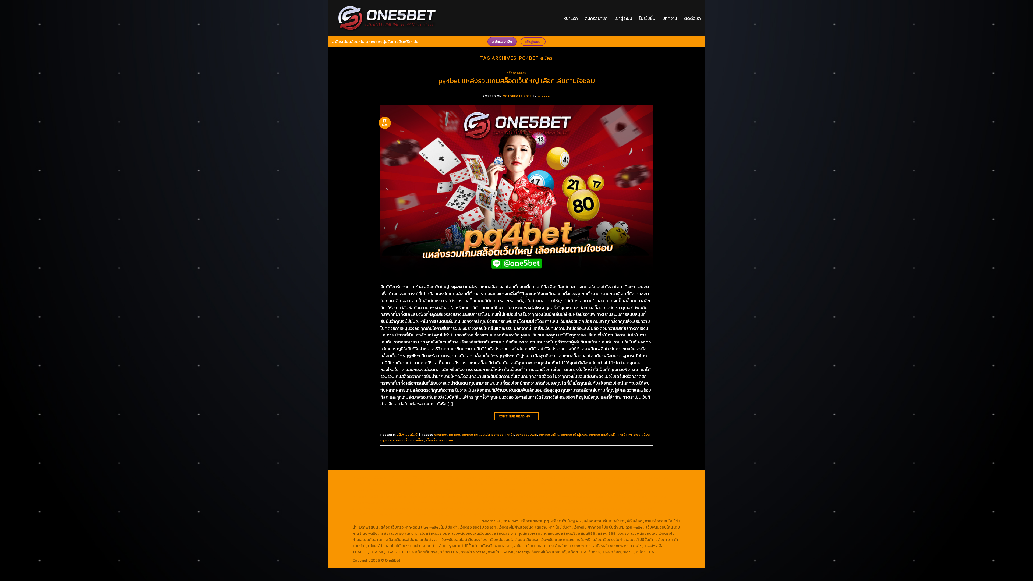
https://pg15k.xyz (652, 477)
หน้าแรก (570, 18)
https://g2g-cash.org (518, 477)
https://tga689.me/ (405, 515)
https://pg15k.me (621, 477)
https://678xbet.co (551, 490)
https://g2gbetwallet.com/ (472, 509)
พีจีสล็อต (543, 96)
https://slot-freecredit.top (473, 502)
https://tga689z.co (408, 477)
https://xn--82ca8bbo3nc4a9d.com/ (576, 509)
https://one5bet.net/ (408, 496)
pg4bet (454, 434)
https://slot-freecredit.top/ (455, 521)
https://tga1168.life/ (478, 490)
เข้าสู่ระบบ (623, 18)
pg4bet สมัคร (549, 434)
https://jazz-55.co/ (600, 502)
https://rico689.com (480, 477)
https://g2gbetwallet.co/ (632, 509)
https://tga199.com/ (482, 496)
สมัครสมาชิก (596, 18)
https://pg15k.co (367, 484)
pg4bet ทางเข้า (502, 434)
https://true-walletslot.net (566, 496)
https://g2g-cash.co (555, 477)
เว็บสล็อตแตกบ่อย (439, 440)
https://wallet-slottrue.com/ (622, 515)
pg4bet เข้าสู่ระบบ (574, 434)
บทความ (669, 18)
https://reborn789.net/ (521, 496)
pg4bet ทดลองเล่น (476, 434)
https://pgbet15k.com (433, 484)
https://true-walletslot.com (522, 502)
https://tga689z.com (371, 477)
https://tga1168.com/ (596, 484)
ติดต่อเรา (692, 18)
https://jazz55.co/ (382, 509)
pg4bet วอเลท (526, 434)
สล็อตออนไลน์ (516, 73)
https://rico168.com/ (370, 496)
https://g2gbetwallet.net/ (520, 509)
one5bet (440, 434)
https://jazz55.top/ (565, 502)
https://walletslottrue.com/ (571, 515)
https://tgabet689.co (527, 515)
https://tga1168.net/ (405, 490)
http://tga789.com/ (369, 490)
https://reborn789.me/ (611, 496)
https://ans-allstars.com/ (591, 490)
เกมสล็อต (417, 440)
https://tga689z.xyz (444, 477)
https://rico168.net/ (632, 490)
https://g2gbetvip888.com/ (423, 509)
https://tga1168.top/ (442, 490)
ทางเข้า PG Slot (628, 434)
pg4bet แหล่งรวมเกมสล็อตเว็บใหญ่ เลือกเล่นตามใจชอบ (516, 81)
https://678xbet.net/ (514, 490)
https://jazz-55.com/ (637, 502)
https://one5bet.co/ (446, 496)
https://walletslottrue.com (376, 502)
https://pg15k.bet (589, 477)
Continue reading (517, 416)
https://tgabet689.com (444, 515)
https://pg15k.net (398, 484)
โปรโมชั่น (647, 18)
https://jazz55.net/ (649, 496)
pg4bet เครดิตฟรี (602, 434)
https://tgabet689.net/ (486, 515)
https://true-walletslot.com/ (404, 521)
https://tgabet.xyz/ (633, 484)
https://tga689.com (370, 515)
